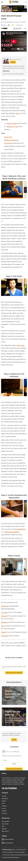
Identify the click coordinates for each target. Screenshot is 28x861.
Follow (13, 62)
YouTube (4, 612)
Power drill (8, 137)
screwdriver (21, 529)
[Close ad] (25, 6)
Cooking (4, 806)
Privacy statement (8, 852)
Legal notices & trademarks (11, 857)
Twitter (3, 632)
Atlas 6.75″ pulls (12, 126)
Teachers (4, 813)
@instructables (8, 839)
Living (16, 22)
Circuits (4, 796)
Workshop (5, 798)
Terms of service (21, 849)
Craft (3, 803)
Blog (2, 626)
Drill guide (8, 143)
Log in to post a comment (14, 769)
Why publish (5, 821)
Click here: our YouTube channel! (14, 74)
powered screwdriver (12, 532)
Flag (5, 760)
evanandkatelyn (7, 22)
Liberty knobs (12, 123)
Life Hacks (23, 22)
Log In (14, 740)
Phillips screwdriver (11, 140)
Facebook (4, 636)
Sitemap (4, 829)
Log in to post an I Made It (14, 673)
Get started (5, 824)
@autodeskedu (8, 843)
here (17, 113)
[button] (2, 2)
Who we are (5, 831)
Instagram (5, 606)
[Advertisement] (14, 8)
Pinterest (4, 622)
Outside (4, 811)
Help (3, 826)
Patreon (4, 616)
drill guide (20, 345)
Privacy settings (20, 852)
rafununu (9, 751)
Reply (14, 764)
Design (4, 801)
